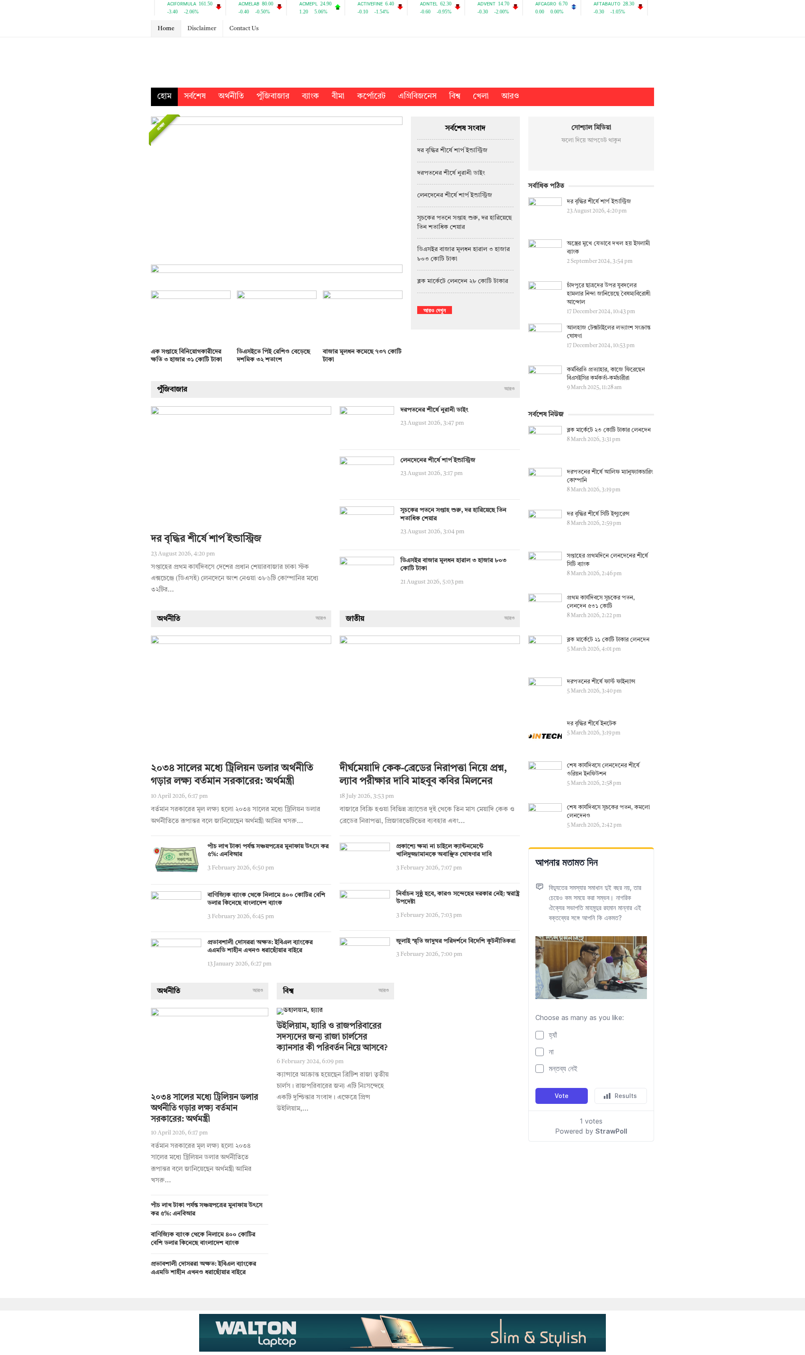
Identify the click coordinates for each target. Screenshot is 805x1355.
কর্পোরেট (371, 97)
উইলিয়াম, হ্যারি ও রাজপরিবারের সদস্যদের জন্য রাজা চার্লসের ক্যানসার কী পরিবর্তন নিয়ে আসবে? (332, 1037)
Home (166, 28)
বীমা (338, 97)
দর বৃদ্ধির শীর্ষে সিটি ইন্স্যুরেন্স (598, 514)
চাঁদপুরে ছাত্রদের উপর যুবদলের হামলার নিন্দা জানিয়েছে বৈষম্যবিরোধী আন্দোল (608, 294)
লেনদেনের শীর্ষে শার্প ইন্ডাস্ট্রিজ (454, 195)
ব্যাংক (310, 97)
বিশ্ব (454, 97)
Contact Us (244, 28)
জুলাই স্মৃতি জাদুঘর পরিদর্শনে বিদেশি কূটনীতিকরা (456, 941)
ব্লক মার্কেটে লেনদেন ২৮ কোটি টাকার (462, 281)
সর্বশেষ (195, 97)
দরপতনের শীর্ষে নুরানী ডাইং (451, 173)
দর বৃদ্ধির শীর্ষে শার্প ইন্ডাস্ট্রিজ (452, 151)
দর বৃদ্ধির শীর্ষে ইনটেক (591, 724)
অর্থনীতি (231, 97)
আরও (510, 97)
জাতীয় (355, 619)
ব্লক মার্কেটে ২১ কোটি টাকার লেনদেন (608, 640)
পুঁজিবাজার (273, 97)
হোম (164, 97)
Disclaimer (201, 28)
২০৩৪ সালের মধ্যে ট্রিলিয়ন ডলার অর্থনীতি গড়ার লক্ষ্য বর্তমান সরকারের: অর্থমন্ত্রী (204, 1108)
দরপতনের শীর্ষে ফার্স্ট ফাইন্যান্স (601, 682)
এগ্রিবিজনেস (417, 97)
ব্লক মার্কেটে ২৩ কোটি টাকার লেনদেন (609, 430)
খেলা (481, 97)
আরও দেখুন (434, 310)
